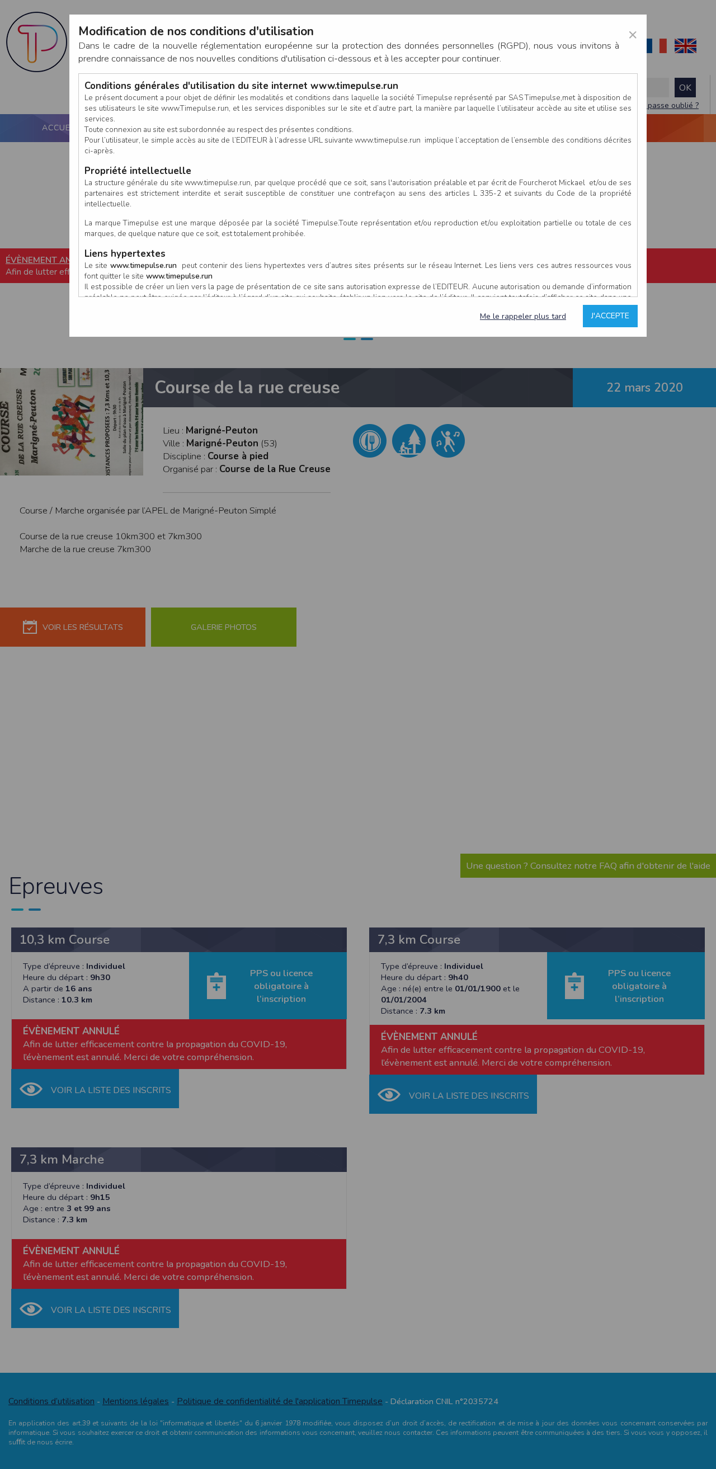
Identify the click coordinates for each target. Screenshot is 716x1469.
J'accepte (610, 315)
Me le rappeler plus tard (523, 316)
